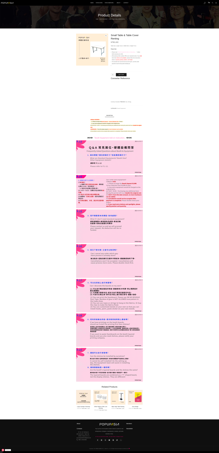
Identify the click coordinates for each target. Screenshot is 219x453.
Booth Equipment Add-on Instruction (109, 138)
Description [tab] (109, 115)
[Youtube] (109, 440)
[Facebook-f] (97, 440)
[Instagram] (105, 440)
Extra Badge (135, 406)
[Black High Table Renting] (118, 397)
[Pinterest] (113, 440)
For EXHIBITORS (109, 2)
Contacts (79, 428)
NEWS (92, 2)
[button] (106, 36)
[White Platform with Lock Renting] (100, 397)
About (78, 423)
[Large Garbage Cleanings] (83, 397)
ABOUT (118, 2)
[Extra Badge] (135, 397)
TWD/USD (122, 101)
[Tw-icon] (121, 440)
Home (97, 19)
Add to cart (121, 74)
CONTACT (125, 2)
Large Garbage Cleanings (83, 406)
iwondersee (125, 448)
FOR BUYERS (99, 2)
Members (129, 423)
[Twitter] (117, 440)
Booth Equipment (104, 19)
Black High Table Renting (118, 406)
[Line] (101, 440)
